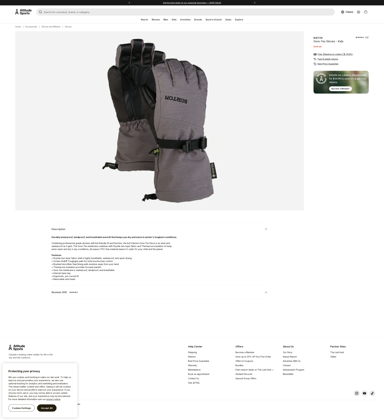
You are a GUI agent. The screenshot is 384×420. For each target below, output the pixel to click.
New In (144, 19)
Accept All (46, 408)
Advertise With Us (291, 361)
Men (166, 19)
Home (18, 26)
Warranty (192, 365)
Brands (198, 19)
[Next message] (254, 2)
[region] (39, 390)
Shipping (192, 352)
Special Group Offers (246, 378)
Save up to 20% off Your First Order (253, 356)
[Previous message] (129, 2)
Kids (174, 19)
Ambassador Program (293, 369)
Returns (192, 356)
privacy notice (53, 399)
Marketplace (194, 369)
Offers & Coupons (244, 361)
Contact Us (193, 378)
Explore (239, 19)
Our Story (287, 352)
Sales (228, 19)
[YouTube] (365, 393)
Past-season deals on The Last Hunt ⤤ (255, 369)
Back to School (214, 19)
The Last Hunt (337, 352)
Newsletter (288, 374)
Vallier (333, 356)
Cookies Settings (21, 408)
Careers (287, 365)
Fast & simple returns (328, 59)
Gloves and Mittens (51, 26)
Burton (318, 38)
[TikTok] (372, 393)
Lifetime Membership (354, 74)
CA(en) (349, 12)
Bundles (239, 365)
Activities (185, 19)
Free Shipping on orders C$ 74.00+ (335, 54)
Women (156, 19)
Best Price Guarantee (328, 64)
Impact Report (290, 356)
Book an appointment (198, 374)
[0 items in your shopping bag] (366, 12)
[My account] (359, 12)
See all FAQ (194, 382)
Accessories (31, 26)
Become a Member (341, 89)
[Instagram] (357, 393)
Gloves (68, 26)
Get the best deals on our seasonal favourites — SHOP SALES (192, 2)
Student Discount (244, 374)
